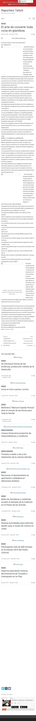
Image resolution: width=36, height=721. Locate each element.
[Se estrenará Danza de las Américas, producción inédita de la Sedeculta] (18, 357)
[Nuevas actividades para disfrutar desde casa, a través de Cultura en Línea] (18, 516)
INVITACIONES (9, 430)
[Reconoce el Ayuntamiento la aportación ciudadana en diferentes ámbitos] (18, 469)
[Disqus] (18, 612)
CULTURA (3, 23)
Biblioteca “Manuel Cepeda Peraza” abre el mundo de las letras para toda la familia (17, 410)
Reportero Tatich (12, 10)
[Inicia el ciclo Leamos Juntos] (18, 383)
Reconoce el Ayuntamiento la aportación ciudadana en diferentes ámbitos (15, 478)
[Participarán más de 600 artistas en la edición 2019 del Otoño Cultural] (18, 540)
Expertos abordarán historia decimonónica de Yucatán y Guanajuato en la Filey (14, 574)
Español (23, 1)
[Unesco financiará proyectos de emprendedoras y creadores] (18, 426)
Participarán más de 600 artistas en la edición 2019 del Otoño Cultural (16, 550)
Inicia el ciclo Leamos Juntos (15, 389)
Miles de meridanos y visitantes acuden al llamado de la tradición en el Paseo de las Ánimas (17, 502)
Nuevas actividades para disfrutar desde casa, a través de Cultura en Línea (17, 526)
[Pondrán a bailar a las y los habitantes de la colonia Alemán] (18, 448)
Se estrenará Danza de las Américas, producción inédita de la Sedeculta (17, 367)
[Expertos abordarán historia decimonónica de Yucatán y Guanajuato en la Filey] (18, 564)
